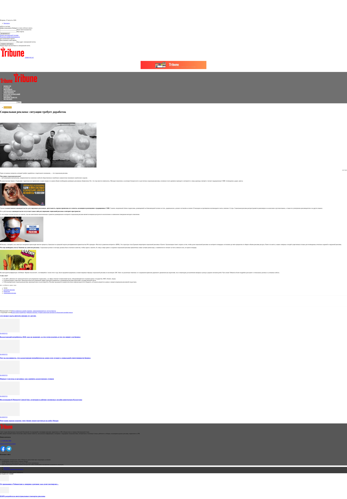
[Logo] (6, 83)
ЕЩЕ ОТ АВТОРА (30, 316)
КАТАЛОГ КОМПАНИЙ (12, 94)
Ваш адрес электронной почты (26, 42)
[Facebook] (3, 117)
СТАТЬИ (7, 88)
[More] (22, 117)
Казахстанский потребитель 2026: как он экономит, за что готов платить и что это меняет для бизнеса (40, 337)
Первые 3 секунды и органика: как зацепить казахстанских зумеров (27, 379)
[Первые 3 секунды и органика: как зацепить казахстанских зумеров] (10, 373)
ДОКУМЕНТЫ (9, 92)
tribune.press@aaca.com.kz (8, 443)
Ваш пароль (20, 31)
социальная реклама (10, 293)
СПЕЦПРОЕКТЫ (9, 91)
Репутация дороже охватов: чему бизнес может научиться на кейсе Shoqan (29, 421)
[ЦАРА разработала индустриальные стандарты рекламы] (4, 492)
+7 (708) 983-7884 (5, 440)
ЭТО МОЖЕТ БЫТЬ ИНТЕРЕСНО (12, 316)
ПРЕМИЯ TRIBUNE (10, 97)
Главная (2, 104)
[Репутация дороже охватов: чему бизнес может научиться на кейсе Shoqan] (10, 415)
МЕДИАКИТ (8, 99)
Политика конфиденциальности (10, 37)
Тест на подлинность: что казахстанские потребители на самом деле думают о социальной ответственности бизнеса (45, 358)
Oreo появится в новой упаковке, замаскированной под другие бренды (34, 311)
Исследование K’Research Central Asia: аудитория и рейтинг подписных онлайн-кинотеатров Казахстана (41, 400)
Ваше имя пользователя (24, 29)
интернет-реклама (9, 290)
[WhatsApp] (9, 117)
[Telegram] (16, 117)
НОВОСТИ (7, 86)
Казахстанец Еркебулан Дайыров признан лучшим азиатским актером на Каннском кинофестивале (42, 312)
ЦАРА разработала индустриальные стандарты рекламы (22, 496)
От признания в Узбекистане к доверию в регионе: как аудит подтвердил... (29, 484)
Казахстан (7, 291)
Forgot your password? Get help (9, 35)
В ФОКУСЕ (8, 96)
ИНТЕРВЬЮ (8, 89)
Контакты (7, 23)
